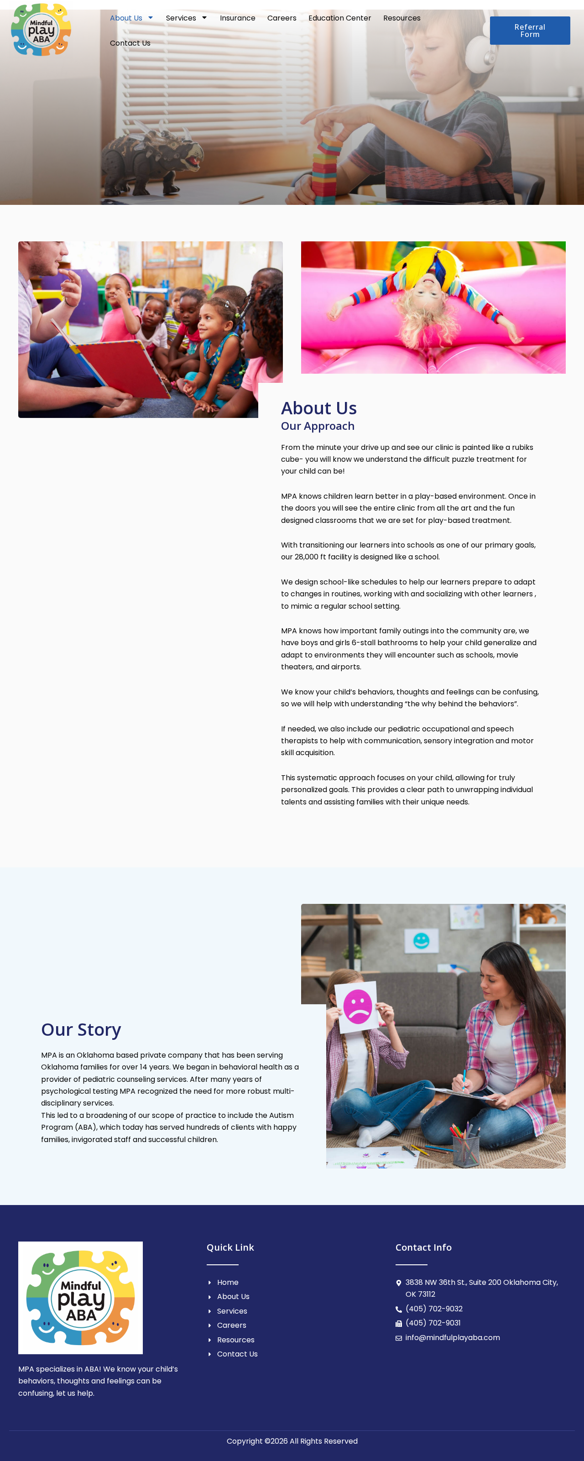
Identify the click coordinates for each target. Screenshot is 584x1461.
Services (181, 18)
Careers (282, 18)
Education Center (339, 18)
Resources (402, 18)
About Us (126, 18)
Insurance (238, 18)
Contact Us (130, 43)
